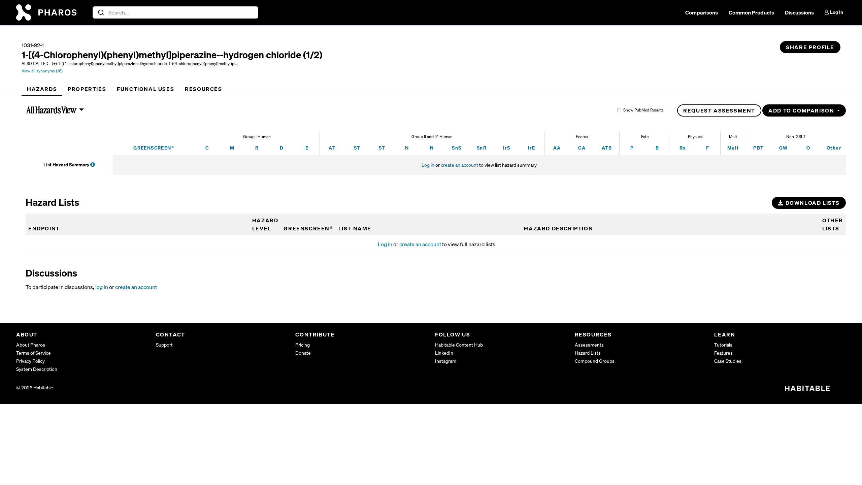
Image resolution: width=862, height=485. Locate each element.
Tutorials (723, 345)
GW (783, 147)
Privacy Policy (30, 361)
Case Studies (727, 361)
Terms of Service (33, 353)
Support (164, 345)
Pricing (302, 345)
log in (101, 287)
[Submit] (100, 12)
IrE (531, 147)
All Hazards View (51, 109)
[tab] (42, 89)
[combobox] (176, 12)
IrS (506, 147)
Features (723, 353)
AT (332, 147)
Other (834, 147)
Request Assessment (719, 110)
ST (357, 147)
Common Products (751, 12)
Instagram (445, 361)
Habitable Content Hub (459, 345)
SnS (456, 147)
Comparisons (701, 12)
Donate (303, 353)
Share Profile (810, 47)
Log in (428, 165)
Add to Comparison (802, 110)
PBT (758, 147)
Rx (682, 147)
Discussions (799, 12)
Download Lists (812, 202)
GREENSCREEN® (153, 147)
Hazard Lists (588, 353)
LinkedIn (444, 353)
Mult (733, 147)
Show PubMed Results (643, 109)
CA (582, 147)
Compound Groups (595, 361)
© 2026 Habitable (34, 387)
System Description (36, 369)
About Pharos (30, 345)
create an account (459, 165)
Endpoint (44, 228)
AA (557, 147)
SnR (482, 147)
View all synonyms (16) (42, 70)
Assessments (589, 345)
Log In (836, 12)
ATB (607, 147)
